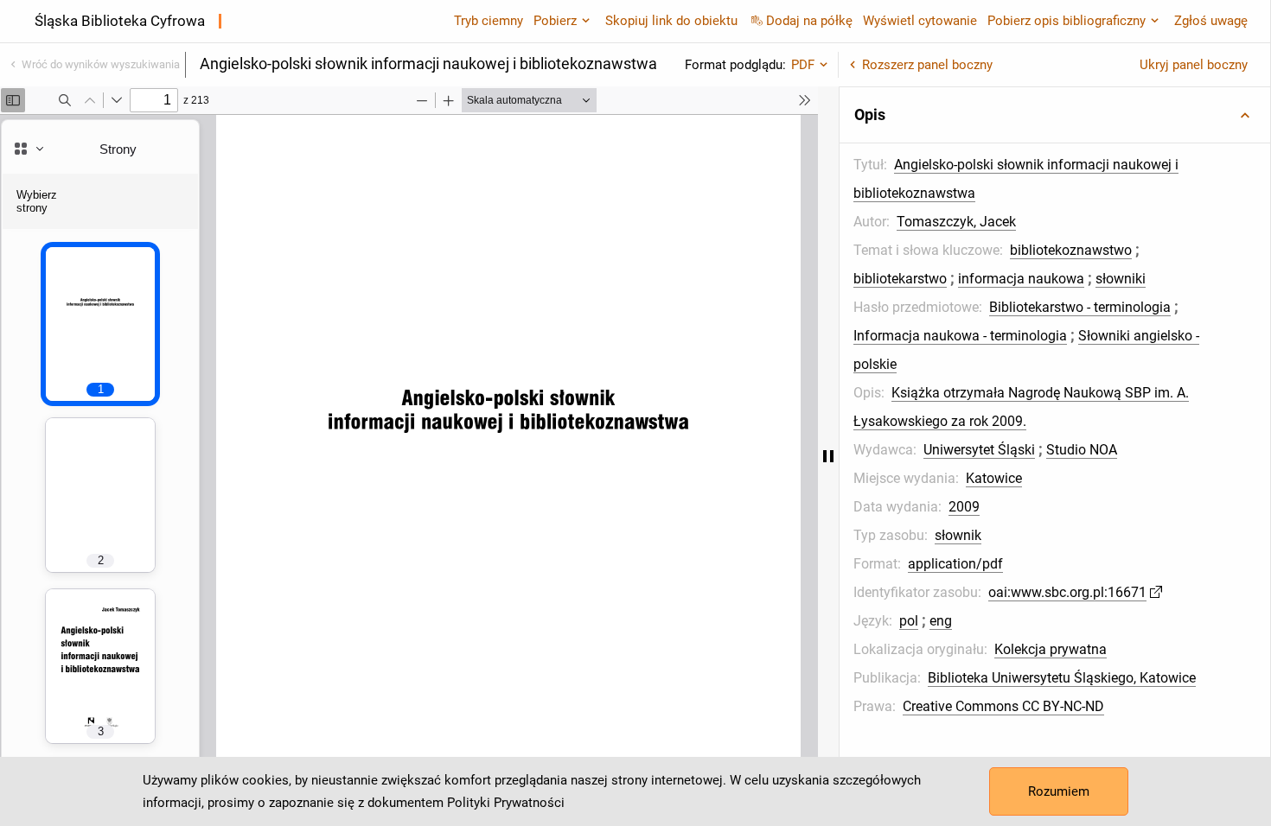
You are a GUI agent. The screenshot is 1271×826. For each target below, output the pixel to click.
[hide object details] (828, 456)
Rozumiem (1058, 791)
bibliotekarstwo (900, 278)
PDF (802, 65)
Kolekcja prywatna (1050, 649)
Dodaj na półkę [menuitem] (809, 21)
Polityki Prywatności (506, 802)
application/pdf (955, 564)
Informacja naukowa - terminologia (960, 335)
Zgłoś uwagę (1211, 21)
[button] (1055, 115)
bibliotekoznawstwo (1071, 250)
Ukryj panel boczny (1194, 65)
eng (940, 621)
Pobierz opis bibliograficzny (1066, 21)
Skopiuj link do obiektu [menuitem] (671, 21)
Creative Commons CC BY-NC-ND (1003, 706)
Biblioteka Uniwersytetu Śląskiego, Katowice (1062, 678)
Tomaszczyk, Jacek (956, 221)
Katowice (994, 478)
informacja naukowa (1021, 278)
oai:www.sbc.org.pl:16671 (1067, 592)
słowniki (1120, 278)
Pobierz (555, 21)
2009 (964, 507)
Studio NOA (1081, 450)
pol (908, 621)
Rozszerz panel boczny (927, 65)
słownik (958, 535)
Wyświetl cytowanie (920, 21)
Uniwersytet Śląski (979, 450)
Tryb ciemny (488, 21)
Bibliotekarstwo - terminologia (1080, 307)
